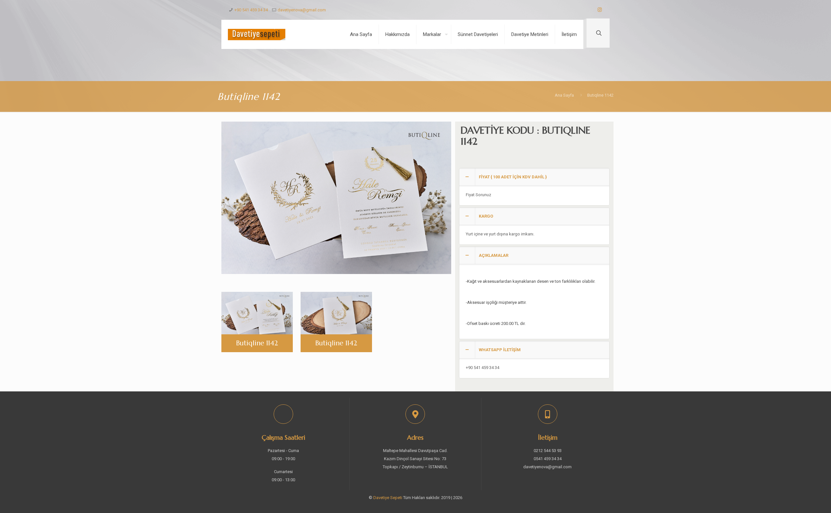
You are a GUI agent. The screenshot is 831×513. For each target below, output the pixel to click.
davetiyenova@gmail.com (302, 9)
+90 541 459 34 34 (251, 9)
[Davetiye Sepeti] (256, 34)
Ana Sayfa (564, 95)
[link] (534, 187)
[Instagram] (599, 10)
